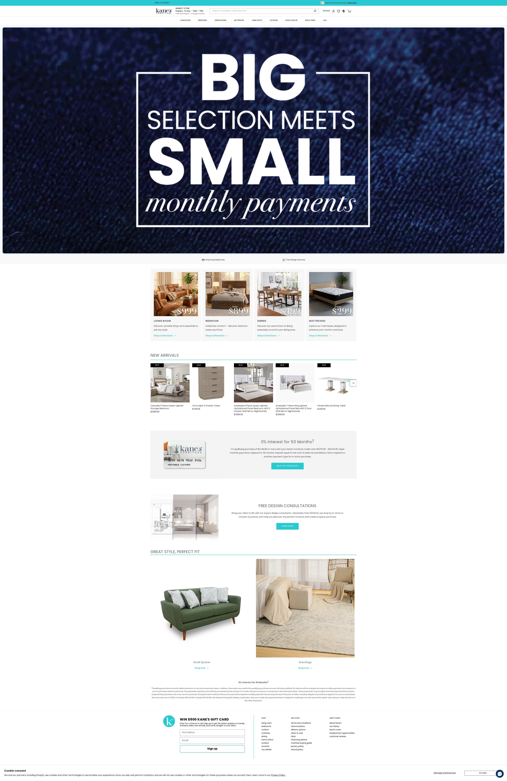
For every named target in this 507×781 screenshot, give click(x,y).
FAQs (293, 737)
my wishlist (267, 750)
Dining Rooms (220, 20)
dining (264, 737)
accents (265, 746)
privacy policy (297, 746)
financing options (299, 740)
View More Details (182, 13)
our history (334, 726)
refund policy (297, 750)
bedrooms (266, 726)
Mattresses (239, 20)
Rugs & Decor (291, 20)
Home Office (257, 20)
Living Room (185, 20)
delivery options (298, 730)
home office (267, 740)
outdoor (265, 730)
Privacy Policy (278, 775)
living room (267, 723)
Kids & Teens (310, 20)
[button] (185, 20)
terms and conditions (301, 723)
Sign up (212, 749)
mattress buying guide (301, 743)
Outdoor (274, 20)
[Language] (343, 11)
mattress (266, 733)
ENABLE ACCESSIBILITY (162, 3)
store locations (298, 726)
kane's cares (335, 730)
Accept (483, 773)
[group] (170, 389)
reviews (326, 11)
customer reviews (338, 737)
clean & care (297, 733)
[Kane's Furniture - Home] (164, 11)
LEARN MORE (288, 526)
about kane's (335, 723)
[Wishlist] (338, 11)
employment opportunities (342, 733)
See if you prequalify (287, 466)
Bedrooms (202, 20)
